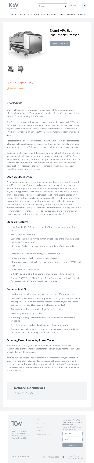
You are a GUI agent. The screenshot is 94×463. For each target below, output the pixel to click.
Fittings (34, 14)
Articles (39, 430)
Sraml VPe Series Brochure (28, 393)
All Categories (79, 14)
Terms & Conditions (44, 434)
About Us (40, 423)
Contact (40, 427)
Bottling (41, 14)
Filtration (19, 14)
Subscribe (72, 445)
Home (39, 420)
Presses (70, 14)
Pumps (11, 14)
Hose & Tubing (52, 14)
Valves (26, 14)
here (9, 135)
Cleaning (62, 14)
